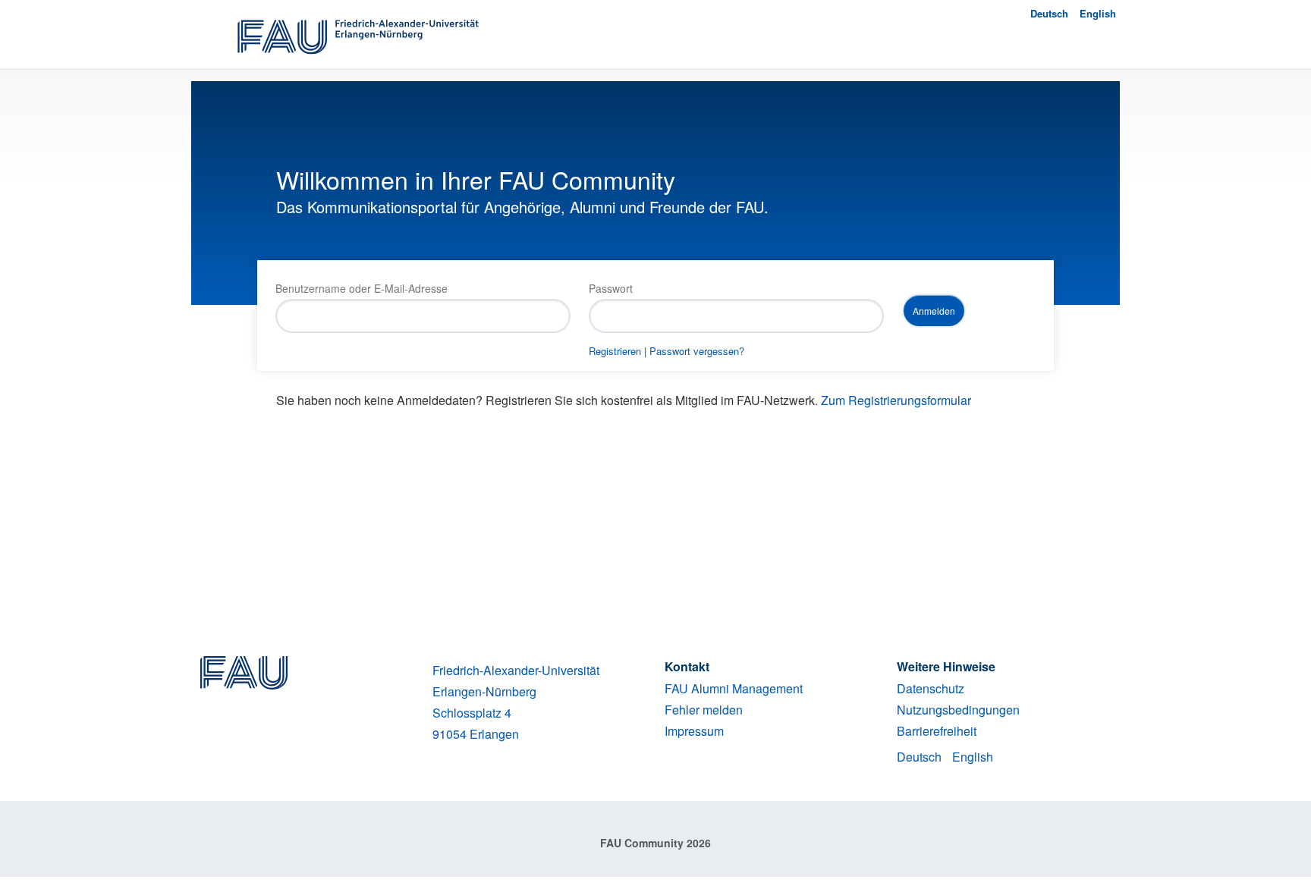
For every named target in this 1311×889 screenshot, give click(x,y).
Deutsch (1049, 13)
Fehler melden (704, 709)
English (1098, 13)
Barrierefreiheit (936, 731)
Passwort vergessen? (696, 351)
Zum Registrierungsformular (896, 400)
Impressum (694, 731)
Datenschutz (930, 688)
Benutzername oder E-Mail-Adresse (361, 288)
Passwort (611, 288)
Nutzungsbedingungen (958, 709)
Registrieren (615, 351)
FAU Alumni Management (734, 688)
